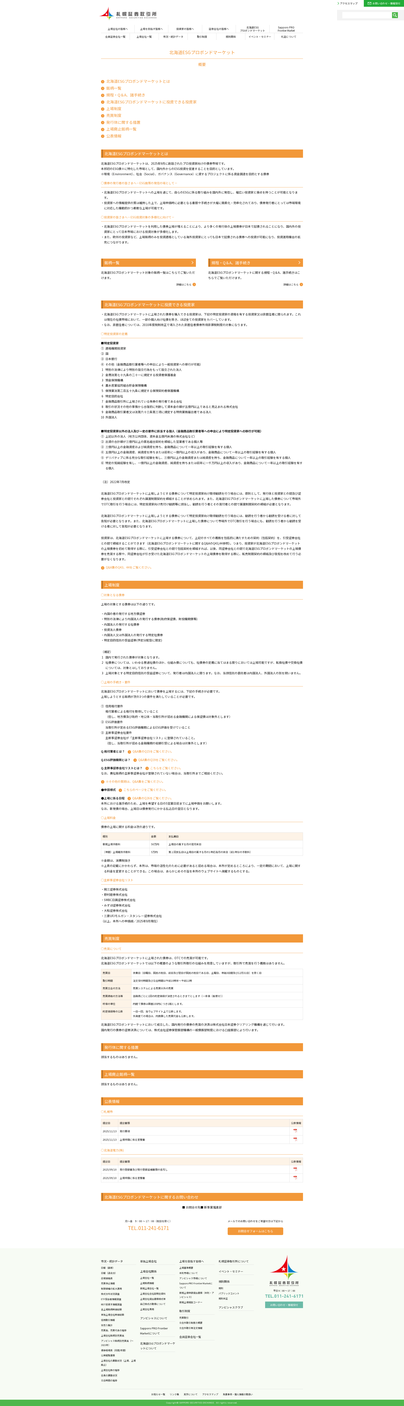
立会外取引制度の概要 (190, 1322)
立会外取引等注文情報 (190, 1328)
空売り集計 (107, 1325)
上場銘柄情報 (147, 1283)
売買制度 (113, 115)
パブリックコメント (229, 1293)
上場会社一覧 (147, 1277)
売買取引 (184, 1317)
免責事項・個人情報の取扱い (238, 1394)
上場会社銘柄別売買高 (112, 1335)
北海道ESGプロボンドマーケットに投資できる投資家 (151, 101)
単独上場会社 (148, 1261)
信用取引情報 (108, 1320)
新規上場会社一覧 (149, 1288)
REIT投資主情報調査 (111, 1304)
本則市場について (188, 1273)
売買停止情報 (108, 1283)
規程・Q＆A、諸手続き (125, 94)
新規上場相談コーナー (190, 1302)
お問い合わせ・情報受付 (386, 3)
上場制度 (113, 108)
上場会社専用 (147, 1309)
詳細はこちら (183, 284)
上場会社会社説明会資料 (153, 1293)
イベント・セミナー (231, 1271)
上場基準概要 (186, 1267)
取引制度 (184, 1311)
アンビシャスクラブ (231, 1307)
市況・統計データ (112, 1261)
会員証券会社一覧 (190, 1337)
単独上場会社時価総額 (112, 1314)
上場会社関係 (148, 1271)
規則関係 (224, 1281)
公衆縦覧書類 (108, 1355)
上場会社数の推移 (110, 1370)
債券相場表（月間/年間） (114, 1350)
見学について (191, 1394)
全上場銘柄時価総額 (111, 1309)
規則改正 (223, 1298)
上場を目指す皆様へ (191, 1261)
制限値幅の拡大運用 (111, 1288)
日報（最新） (108, 1267)
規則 (221, 1288)
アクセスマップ (348, 3)
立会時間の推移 (109, 1380)
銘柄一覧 (113, 88)
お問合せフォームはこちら (255, 1231)
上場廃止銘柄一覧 (121, 129)
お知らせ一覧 (158, 1394)
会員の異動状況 (109, 1375)
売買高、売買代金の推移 (113, 1330)
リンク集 (174, 1394)
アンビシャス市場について (193, 1278)
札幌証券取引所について (234, 1261)
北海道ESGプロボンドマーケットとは (138, 81)
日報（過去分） (109, 1273)
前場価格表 (107, 1278)
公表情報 (113, 135)
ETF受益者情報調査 (111, 1299)
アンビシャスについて (153, 1318)
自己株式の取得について (153, 1304)
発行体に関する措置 (123, 122)
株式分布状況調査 (110, 1293)
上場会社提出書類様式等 (153, 1299)
